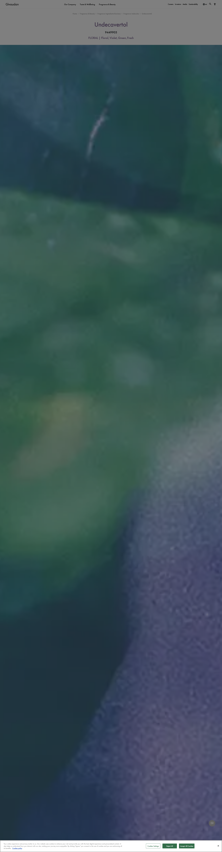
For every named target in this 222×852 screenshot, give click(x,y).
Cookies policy (17, 848)
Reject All (169, 846)
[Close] (218, 845)
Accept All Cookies (186, 846)
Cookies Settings (153, 846)
